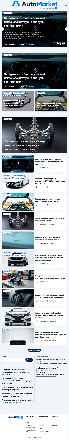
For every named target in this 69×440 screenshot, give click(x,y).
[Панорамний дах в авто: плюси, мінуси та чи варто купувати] (51, 101)
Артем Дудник (40, 374)
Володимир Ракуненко (42, 367)
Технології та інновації (43, 13)
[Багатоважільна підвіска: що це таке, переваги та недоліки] (34, 135)
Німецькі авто (30, 13)
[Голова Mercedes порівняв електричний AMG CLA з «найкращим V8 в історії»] (34, 29)
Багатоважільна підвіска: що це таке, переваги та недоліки (17, 394)
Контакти (28, 437)
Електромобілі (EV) (19, 13)
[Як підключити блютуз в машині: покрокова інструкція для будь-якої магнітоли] (34, 71)
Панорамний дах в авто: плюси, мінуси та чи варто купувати (17, 388)
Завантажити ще (34, 350)
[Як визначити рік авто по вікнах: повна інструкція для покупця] (18, 240)
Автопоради (7, 55)
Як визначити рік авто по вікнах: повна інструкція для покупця (17, 401)
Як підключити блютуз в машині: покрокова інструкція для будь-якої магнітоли (16, 372)
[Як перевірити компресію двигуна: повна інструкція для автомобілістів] (18, 279)
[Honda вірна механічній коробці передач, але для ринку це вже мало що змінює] (18, 317)
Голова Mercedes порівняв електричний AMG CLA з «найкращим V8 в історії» (17, 380)
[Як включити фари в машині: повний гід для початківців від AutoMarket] (18, 298)
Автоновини (7, 13)
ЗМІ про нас (37, 437)
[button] (3, 5)
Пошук (4, 356)
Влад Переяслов (40, 363)
